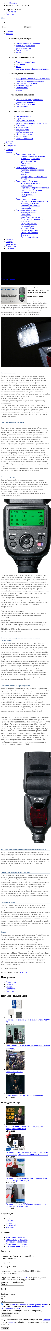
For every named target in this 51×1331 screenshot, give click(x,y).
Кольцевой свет (22, 127)
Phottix (24, 1277)
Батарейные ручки (23, 48)
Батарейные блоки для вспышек (29, 100)
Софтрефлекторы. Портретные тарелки (32, 69)
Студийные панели (24, 125)
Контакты (10, 14)
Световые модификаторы (26, 168)
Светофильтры (22, 88)
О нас (8, 1218)
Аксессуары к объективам (27, 181)
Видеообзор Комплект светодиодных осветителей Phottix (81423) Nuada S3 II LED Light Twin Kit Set (27, 1153)
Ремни (18, 52)
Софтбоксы (21, 64)
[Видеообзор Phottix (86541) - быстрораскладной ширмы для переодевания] (15, 1202)
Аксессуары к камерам (25, 154)
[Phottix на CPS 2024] (15, 1069)
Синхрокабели (22, 106)
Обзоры (9, 143)
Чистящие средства (24, 85)
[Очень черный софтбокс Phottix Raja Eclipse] (15, 1093)
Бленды (19, 90)
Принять (5, 1329)
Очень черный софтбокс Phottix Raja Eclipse (24, 1095)
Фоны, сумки (21, 136)
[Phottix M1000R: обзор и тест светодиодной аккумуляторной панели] (15, 1124)
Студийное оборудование (26, 210)
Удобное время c (8, 1294)
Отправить (6, 1315)
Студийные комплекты (25, 121)
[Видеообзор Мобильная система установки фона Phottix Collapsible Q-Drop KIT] (15, 1176)
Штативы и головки (24, 134)
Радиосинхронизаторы (25, 104)
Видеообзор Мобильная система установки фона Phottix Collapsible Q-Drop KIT (26, 1179)
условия (46, 1320)
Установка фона (22, 130)
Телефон (9, 5)
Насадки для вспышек (25, 102)
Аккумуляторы (22, 50)
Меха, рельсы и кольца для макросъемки (33, 79)
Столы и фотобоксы (24, 139)
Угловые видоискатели (25, 46)
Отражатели (21, 118)
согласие (11, 1322)
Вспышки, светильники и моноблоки (32, 123)
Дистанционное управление (28, 43)
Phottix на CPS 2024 (14, 1072)
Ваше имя (5, 1284)
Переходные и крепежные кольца (30, 81)
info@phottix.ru (12, 3)
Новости (9, 141)
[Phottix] (5, 18)
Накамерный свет (23, 116)
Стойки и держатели (24, 132)
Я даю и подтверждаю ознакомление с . (25, 1306)
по (2, 1299)
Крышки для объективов (26, 83)
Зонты (18, 67)
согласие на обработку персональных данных (29, 1304)
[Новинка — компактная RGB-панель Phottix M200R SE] (15, 1018)
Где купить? (11, 145)
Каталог (9, 34)
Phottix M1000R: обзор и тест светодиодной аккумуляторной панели (24, 1127)
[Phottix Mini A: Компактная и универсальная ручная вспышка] (15, 1043)
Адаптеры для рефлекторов (27, 62)
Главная (9, 31)
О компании (11, 12)
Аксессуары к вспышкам (26, 199)
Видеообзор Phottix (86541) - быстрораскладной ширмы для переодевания (26, 1205)
